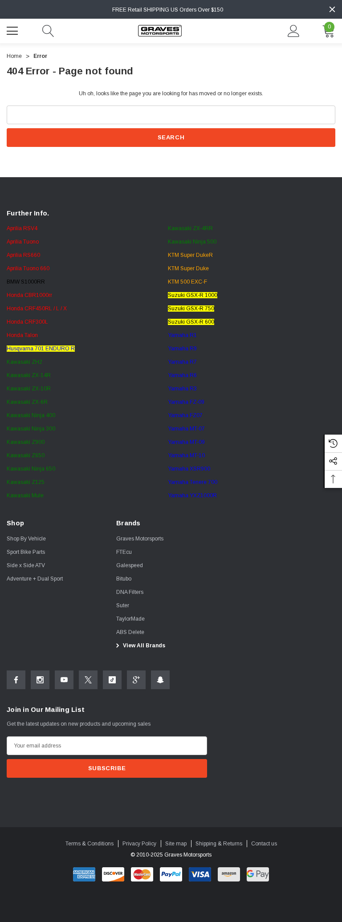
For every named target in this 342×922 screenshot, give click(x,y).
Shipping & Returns (218, 844)
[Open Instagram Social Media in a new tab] (40, 679)
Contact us (264, 844)
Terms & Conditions (89, 844)
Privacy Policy (139, 844)
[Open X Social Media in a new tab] (88, 679)
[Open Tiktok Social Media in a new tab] (112, 679)
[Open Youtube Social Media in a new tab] (64, 679)
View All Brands (143, 645)
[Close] (332, 9)
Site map (176, 844)
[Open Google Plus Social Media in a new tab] (136, 679)
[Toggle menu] (13, 30)
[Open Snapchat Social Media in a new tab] (160, 679)
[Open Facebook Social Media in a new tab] (16, 679)
